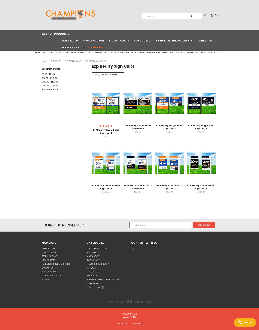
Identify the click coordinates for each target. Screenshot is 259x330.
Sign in (45, 275)
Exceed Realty (93, 271)
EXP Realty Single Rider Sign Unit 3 (169, 127)
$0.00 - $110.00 (48, 74)
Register (56, 275)
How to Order (142, 40)
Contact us (205, 40)
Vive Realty (91, 275)
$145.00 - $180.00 (50, 81)
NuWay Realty (93, 260)
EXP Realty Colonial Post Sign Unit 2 (138, 187)
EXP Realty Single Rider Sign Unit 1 (106, 131)
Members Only (70, 40)
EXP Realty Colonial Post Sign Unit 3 (169, 187)
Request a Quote (119, 40)
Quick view (106, 100)
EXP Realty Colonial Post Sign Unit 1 (106, 187)
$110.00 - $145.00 (49, 78)
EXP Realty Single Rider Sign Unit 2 (137, 127)
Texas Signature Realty (97, 264)
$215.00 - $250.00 (50, 89)
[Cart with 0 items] (216, 15)
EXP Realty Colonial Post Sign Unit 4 (201, 187)
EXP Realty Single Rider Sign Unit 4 (201, 127)
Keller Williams (93, 283)
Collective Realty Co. (96, 248)
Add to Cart (106, 165)
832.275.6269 (95, 47)
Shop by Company (93, 40)
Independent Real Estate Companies (102, 279)
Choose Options (106, 105)
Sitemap (45, 279)
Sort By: (96, 74)
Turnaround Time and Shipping (174, 40)
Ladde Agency (93, 256)
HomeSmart (92, 252)
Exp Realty (91, 268)
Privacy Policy (70, 47)
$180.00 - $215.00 (50, 85)
